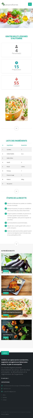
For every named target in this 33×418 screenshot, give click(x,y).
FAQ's (4, 395)
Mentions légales (5, 414)
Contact (4, 400)
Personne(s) (16, 53)
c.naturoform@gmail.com (10, 391)
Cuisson (16, 86)
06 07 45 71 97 (7, 388)
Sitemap (5, 397)
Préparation (16, 69)
